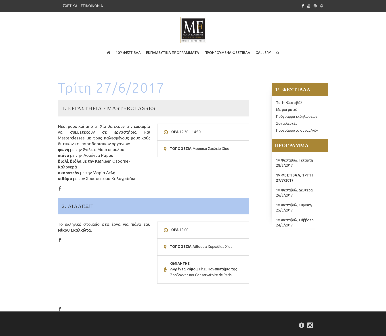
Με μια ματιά (286, 110)
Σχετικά (70, 6)
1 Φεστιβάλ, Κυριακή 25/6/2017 (294, 207)
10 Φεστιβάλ (128, 53)
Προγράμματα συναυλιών (297, 130)
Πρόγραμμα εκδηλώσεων (296, 116)
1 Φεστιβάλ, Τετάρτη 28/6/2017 (294, 162)
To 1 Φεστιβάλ (289, 103)
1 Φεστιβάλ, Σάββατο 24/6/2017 (295, 222)
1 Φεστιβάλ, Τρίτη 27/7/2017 (294, 177)
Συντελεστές (286, 123)
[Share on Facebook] (60, 188)
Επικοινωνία (92, 6)
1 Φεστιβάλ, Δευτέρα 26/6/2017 (294, 192)
